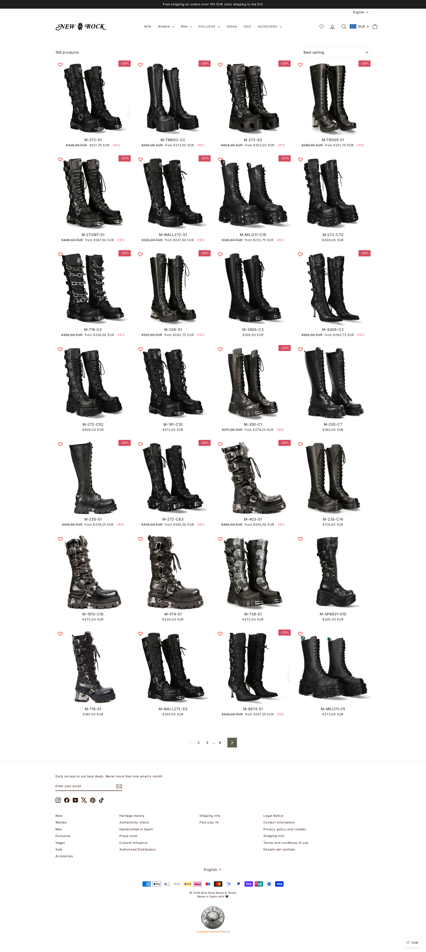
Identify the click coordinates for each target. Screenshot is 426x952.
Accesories (268, 26)
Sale (247, 26)
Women (164, 26)
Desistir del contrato (279, 849)
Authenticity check (134, 822)
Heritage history (132, 815)
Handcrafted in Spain (136, 829)
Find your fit (209, 822)
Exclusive (208, 26)
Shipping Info (209, 815)
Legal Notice (273, 815)
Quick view (93, 130)
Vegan (232, 26)
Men (185, 26)
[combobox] (359, 26)
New (147, 26)
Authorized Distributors (137, 849)
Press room (128, 836)
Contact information (279, 822)
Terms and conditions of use (285, 843)
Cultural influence (133, 843)
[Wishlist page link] (322, 26)
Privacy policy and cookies (284, 829)
